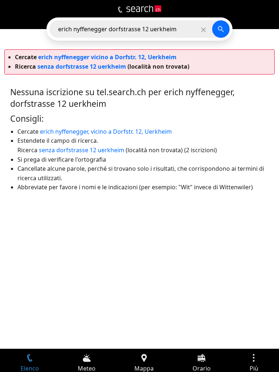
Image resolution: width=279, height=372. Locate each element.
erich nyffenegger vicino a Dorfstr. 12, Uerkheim (107, 57)
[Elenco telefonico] (120, 9)
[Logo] (143, 8)
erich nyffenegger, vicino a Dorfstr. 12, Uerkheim (106, 132)
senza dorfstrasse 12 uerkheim (81, 66)
